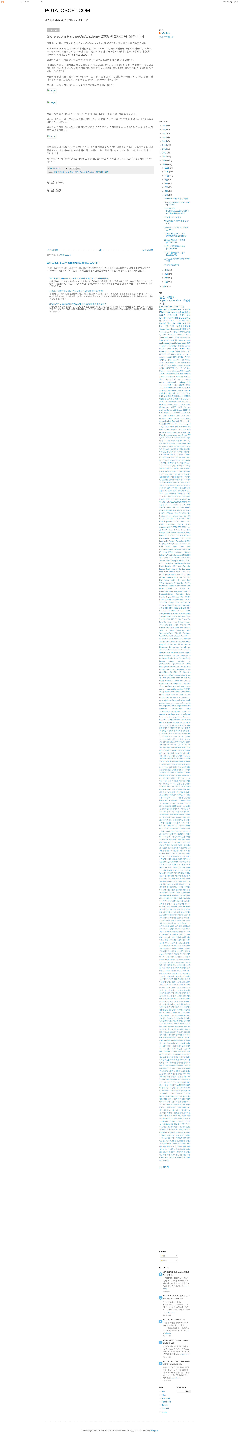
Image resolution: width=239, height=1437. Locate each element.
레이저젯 (183, 812)
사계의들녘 (176, 892)
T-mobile (162, 619)
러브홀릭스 (173, 809)
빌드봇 (185, 890)
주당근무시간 (182, 1049)
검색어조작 (178, 731)
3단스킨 (174, 499)
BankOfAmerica (184, 513)
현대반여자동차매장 (183, 1149)
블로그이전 (167, 884)
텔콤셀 (165, 1110)
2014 (164, 141)
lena (181, 680)
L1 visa (178, 566)
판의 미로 (181, 1118)
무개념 (181, 848)
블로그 (184, 457)
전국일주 (186, 323)
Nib (178, 580)
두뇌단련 (187, 795)
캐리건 (169, 1082)
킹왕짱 (188, 1099)
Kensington (169, 563)
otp (184, 697)
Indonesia (186, 552)
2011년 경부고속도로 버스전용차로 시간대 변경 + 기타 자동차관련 (78, 278)
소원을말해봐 (164, 915)
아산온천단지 (183, 951)
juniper (173, 678)
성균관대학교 (171, 463)
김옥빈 (172, 761)
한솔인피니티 (167, 1143)
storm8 (180, 435)
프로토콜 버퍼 (183, 1130)
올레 (181, 990)
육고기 (176, 1007)
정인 (177, 1043)
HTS (188, 413)
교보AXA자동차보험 (177, 742)
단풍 (182, 784)
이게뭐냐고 (179, 1010)
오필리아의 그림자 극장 (170, 987)
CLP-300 (180, 519)
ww (168, 722)
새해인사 (162, 904)
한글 (178, 1141)
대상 (169, 786)
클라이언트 (186, 1096)
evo (178, 655)
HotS (188, 547)
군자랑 (179, 750)
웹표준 (177, 477)
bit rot (180, 644)
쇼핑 (163, 920)
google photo (168, 666)
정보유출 (166, 1043)
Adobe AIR (171, 508)
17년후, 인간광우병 (172, 217)
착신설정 (176, 1065)
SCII (161, 602)
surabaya (171, 714)
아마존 (174, 948)
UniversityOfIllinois (176, 427)
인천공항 (168, 480)
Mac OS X (181, 575)
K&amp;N (174, 561)
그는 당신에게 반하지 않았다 (174, 753)
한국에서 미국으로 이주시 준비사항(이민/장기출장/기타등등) (76, 291)
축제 (168, 1077)
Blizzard (162, 351)
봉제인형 (170, 876)
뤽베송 (184, 817)
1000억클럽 (163, 494)
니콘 (161, 781)
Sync (188, 616)
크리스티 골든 (185, 1093)
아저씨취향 (174, 959)
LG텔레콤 (171, 415)
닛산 (169, 781)
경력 (179, 734)
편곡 (173, 1121)
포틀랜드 (181, 402)
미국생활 (186, 309)
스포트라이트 (166, 934)
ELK (170, 535)
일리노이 (170, 1024)
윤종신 (165, 1010)
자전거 (165, 1035)
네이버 (176, 337)
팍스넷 (165, 1118)
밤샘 (169, 865)
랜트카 (164, 809)
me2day (174, 689)
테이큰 (184, 1107)
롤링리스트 (169, 814)
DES (179, 527)
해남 (161, 1146)
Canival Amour (180, 521)
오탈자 (188, 982)
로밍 (163, 814)
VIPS (177, 627)
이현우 (177, 1015)
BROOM (162, 513)
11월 (167, 172)
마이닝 (174, 826)
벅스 (170, 867)
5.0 (162, 502)
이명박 (167, 1012)
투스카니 (180, 485)
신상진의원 (181, 940)
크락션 (177, 1093)
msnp (168, 694)
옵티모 (164, 993)
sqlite (188, 708)
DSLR (171, 530)
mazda (161, 689)
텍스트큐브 (171, 321)
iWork (184, 672)
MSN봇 (168, 575)
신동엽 (165, 940)
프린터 (169, 488)
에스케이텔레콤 (170, 971)
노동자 (184, 775)
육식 (181, 1007)
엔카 (179, 973)
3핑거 (180, 499)
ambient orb (180, 641)
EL (166, 535)
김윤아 (164, 346)
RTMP (161, 600)
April (174, 510)
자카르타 (181, 321)
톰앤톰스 (185, 1110)
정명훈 (182, 1040)
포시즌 (178, 1121)
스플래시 (182, 934)
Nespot (166, 580)
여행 (176, 318)
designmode (175, 650)
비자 (170, 460)
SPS (184, 608)
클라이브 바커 (176, 1096)
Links (164, 1412)
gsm (161, 357)
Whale (172, 376)
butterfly (184, 647)
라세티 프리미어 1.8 (183, 803)
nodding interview (165, 697)
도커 (184, 789)
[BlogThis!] (73, 168)
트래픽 (185, 485)
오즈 (183, 982)
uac (189, 717)
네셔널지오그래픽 (167, 773)
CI (175, 519)
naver (175, 435)
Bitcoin (168, 516)
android (173, 379)
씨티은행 (168, 471)
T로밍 (161, 427)
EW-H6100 (179, 535)
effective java (164, 653)
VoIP (171, 332)
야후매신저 (181, 965)
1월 (166, 282)
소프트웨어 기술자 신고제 (179, 915)
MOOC (161, 575)
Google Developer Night (181, 544)
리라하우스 (179, 820)
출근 (179, 1077)
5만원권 (182, 502)
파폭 (161, 1118)
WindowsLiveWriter (166, 633)
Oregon (162, 421)
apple (161, 343)
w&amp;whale (184, 382)
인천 (163, 480)
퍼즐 (163, 1121)
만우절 (165, 452)
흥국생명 (162, 1160)
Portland (168, 421)
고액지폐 (187, 736)
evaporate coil (169, 655)
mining (173, 692)
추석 (184, 1074)
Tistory (169, 622)
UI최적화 (182, 625)
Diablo (168, 533)
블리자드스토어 (184, 884)
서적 (163, 909)
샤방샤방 (181, 904)
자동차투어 (184, 1029)
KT (189, 351)
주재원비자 (182, 1051)
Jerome (162, 561)
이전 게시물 (148, 250)
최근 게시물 (52, 250)
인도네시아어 (178, 1018)
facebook (162, 432)
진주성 (185, 1060)
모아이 (170, 848)
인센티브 (187, 1018)
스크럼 (172, 926)
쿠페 (186, 482)
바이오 (169, 859)
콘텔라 (177, 1091)
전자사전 (169, 1040)
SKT (106, 172)
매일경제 (168, 837)
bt (170, 647)
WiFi (188, 630)
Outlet (161, 589)
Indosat (184, 351)
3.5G (175, 404)
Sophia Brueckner (173, 614)
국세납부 (177, 747)
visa (184, 438)
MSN (182, 371)
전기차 (164, 482)
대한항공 (165, 446)
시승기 (178, 937)
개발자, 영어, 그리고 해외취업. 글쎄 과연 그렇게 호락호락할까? (77, 304)
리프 (174, 823)
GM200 (187, 541)
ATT (164, 335)
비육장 (180, 887)
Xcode (187, 340)
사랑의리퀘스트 (177, 460)
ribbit (169, 357)
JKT (160, 558)
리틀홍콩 (168, 823)
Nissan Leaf (185, 580)
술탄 (175, 923)
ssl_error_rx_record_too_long (169, 711)
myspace (169, 435)
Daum (161, 371)
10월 (167, 176)
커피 (170, 1085)
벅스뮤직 (166, 457)
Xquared (165, 639)
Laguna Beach (164, 569)
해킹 (165, 404)
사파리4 (164, 901)
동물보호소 (176, 792)
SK (189, 602)
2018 (164, 129)
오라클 (169, 399)
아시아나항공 (168, 954)
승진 (173, 937)
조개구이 (173, 1049)
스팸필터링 (179, 932)
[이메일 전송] (66, 168)
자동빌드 (171, 1026)
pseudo (176, 703)
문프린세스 (181, 851)
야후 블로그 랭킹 (169, 965)
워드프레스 (166, 996)
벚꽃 (164, 870)
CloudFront (171, 524)
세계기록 (166, 912)
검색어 (170, 731)
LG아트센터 (186, 566)
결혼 (170, 734)
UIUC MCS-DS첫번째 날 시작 (174, 1319)
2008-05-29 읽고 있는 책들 (176, 198)
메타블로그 (178, 842)
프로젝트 (174, 1130)
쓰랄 (185, 946)
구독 (185, 745)
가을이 (174, 357)
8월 (166, 183)
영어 (166, 474)
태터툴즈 (176, 1104)
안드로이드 (172, 365)
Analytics (162, 410)
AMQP (173, 407)
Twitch (165, 1405)
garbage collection (177, 661)
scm (160, 706)
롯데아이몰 (186, 814)
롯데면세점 (178, 814)
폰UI (183, 1124)
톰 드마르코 (177, 1110)
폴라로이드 (166, 1127)
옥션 (180, 399)
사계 (170, 892)
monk (178, 692)
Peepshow (178, 591)
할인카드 (183, 1143)
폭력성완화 (169, 1124)
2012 (164, 149)
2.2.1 (161, 496)
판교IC (170, 1118)
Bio (163, 1392)
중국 (188, 1054)
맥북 (179, 323)
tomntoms (179, 438)
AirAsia (187, 508)
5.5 (165, 502)
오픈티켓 (182, 985)
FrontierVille (163, 541)
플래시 (164, 1135)
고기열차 (174, 736)
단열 (178, 784)
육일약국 (187, 1007)
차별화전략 (169, 1065)
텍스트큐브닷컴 (170, 485)
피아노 (182, 1135)
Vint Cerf (187, 627)
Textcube (171, 323)
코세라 (162, 368)
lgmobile (187, 680)
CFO (171, 519)
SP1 (180, 608)
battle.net (174, 429)
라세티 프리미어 (173, 360)
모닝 (184, 842)
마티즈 (175, 449)
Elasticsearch (164, 538)
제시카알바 (181, 1046)
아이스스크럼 (164, 957)
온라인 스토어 (174, 990)
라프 (182, 446)
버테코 (187, 337)
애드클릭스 (186, 396)
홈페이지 (180, 1152)
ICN (185, 549)
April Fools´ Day (183, 368)
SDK (165, 602)
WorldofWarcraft (174, 636)
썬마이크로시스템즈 (175, 946)
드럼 (161, 798)
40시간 (184, 499)
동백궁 (182, 792)
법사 (161, 870)
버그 (161, 457)
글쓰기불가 (180, 756)
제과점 (182, 1043)
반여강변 (166, 862)
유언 (175, 1004)
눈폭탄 (178, 778)
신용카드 (187, 469)
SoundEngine (185, 614)
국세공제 (170, 747)
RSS (181, 374)
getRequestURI (164, 664)
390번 (168, 499)
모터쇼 (175, 848)
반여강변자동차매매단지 (179, 862)
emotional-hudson (177, 653)
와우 (168, 312)
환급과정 (179, 1155)
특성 (168, 1116)
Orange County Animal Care (179, 586)
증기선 (188, 1057)
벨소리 (177, 870)
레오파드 (172, 812)
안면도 (172, 962)
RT (189, 597)
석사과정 (162, 463)
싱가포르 (162, 946)
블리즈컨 (162, 887)
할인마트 (176, 1143)
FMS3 (188, 538)
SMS (169, 424)
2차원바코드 (185, 496)
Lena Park (163, 572)
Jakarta (177, 558)
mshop (188, 692)
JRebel (165, 558)
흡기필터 (187, 1157)
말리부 (182, 834)
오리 (179, 982)
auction (166, 429)
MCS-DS (162, 354)
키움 (170, 1099)
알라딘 (178, 962)
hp (167, 669)
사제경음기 (186, 895)
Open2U (180, 583)
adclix (185, 427)
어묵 (163, 968)
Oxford (169, 589)
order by (180, 697)
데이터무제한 (185, 786)
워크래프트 (179, 474)
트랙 (181, 1113)
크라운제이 (163, 1093)
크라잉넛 (171, 1093)
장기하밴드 (180, 1035)
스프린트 (175, 934)
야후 (161, 340)
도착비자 (179, 789)
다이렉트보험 (164, 784)
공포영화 (185, 739)
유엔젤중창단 (182, 1004)
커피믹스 (175, 1085)
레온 (177, 812)
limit (170, 683)
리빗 (182, 360)
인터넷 (181, 1021)
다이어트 (173, 784)
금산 (186, 756)
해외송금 (166, 1146)
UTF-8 (166, 427)
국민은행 (172, 443)
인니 (164, 1018)
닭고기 (164, 786)
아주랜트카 (183, 959)
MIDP (178, 572)
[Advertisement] (174, 79)
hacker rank (178, 666)
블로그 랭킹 (178, 881)
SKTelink (162, 605)
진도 (177, 1060)
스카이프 (181, 346)
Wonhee (166, 33)
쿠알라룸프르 (185, 1091)
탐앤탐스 (185, 1102)
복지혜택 (177, 873)
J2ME (183, 555)
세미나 (173, 912)
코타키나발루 (170, 1091)
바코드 (174, 859)
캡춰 (166, 1085)
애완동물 (162, 399)
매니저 (161, 837)
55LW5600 (175, 502)
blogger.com (163, 647)
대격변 (187, 357)
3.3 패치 (162, 499)
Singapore (163, 614)
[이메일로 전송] (70, 168)
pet (164, 357)
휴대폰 (171, 1157)
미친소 (165, 856)
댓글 (164, 1260)
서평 (167, 909)
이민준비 (181, 1012)
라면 (166, 803)
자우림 (175, 349)
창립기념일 (184, 1065)
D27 (170, 527)
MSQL (173, 575)
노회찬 (167, 778)
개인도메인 (163, 728)
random (182, 703)
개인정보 (179, 441)
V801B (171, 627)
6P (186, 502)
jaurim (164, 678)
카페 (165, 1082)
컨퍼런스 (176, 482)
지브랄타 (168, 1060)
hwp (173, 669)
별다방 (178, 457)
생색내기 (170, 904)
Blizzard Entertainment (170, 309)
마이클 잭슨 (163, 828)
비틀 (168, 890)
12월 (167, 168)
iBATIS (178, 669)
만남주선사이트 (174, 834)
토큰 (170, 1110)
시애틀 (184, 937)
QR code (175, 597)
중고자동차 (177, 1054)
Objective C (170, 583)
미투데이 (176, 856)
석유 (171, 909)
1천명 (188, 494)
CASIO (161, 519)
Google (162, 329)
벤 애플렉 (170, 870)
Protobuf (162, 597)
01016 (170, 491)
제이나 (161, 1049)
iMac (183, 669)
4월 (166, 270)
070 (179, 491)
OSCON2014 (185, 418)
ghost (188, 664)
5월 (166, 195)
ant (179, 379)
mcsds (167, 689)
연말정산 (177, 976)
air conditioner (185, 639)
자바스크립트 (168, 1032)
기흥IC (188, 759)
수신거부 (166, 923)
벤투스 (173, 457)
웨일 (172, 998)
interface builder (179, 675)
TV (176, 619)
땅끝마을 (187, 798)
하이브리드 (166, 1138)
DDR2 (175, 527)
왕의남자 (177, 993)
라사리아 (172, 803)
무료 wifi (187, 848)
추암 (188, 1074)
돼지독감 (180, 795)
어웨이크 (169, 968)
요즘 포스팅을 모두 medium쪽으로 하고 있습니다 (73, 262)
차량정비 (176, 1063)
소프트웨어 (167, 466)
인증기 (165, 1021)
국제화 (174, 750)
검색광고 (164, 731)
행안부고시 (163, 1149)
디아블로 (166, 798)
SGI (177, 602)
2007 (164, 286)
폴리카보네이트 (176, 1127)
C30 (189, 516)
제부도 (169, 482)
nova (174, 697)
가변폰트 (176, 722)
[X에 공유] (75, 168)
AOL (184, 505)
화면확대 (162, 1155)
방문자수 (182, 455)
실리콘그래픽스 (165, 943)
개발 (188, 725)
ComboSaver (164, 527)
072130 (183, 491)
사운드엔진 (167, 895)
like (166, 683)
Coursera (170, 351)
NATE (170, 418)
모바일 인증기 (164, 845)
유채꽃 (167, 1007)
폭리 (175, 1124)
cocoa (166, 343)
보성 (181, 870)
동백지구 (162, 360)
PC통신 (182, 589)
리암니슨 (187, 820)
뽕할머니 (164, 892)
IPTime (170, 552)
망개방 (188, 834)
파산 (188, 1116)
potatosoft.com (164, 703)
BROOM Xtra (172, 513)
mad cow (180, 686)
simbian (173, 706)
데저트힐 (162, 789)
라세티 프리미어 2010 (167, 806)
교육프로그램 (59, 172)
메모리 (188, 840)
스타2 (185, 926)
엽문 (183, 976)
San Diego (175, 424)
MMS (188, 415)
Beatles (162, 516)
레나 (186, 446)
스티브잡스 (167, 932)
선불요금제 (170, 363)
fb (189, 655)
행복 (188, 1146)
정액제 (173, 1043)
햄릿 (184, 1146)
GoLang (170, 544)
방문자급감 (174, 455)
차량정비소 (184, 1063)
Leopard (172, 572)
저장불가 (166, 1037)
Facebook (166, 1402)
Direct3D (181, 533)
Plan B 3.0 (186, 591)
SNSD (176, 608)
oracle (161, 382)
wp (166, 722)
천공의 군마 (176, 1068)
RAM (185, 597)
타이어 (167, 1102)
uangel (178, 329)
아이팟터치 (179, 957)
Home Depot (178, 547)
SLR (166, 608)
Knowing (168, 566)
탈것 (179, 1102)
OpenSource (163, 586)
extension (184, 655)
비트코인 (162, 890)
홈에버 (173, 1152)
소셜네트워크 (185, 912)
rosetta (187, 703)
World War (164, 379)
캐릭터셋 (176, 1082)
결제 (166, 734)
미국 (163, 853)
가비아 (182, 722)
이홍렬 (182, 1015)
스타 (180, 926)
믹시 (163, 363)
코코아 (182, 349)
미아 (161, 856)
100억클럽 (181, 494)
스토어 (161, 469)
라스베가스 (181, 806)
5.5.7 (169, 502)
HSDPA (183, 413)
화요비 (170, 404)
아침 (188, 959)
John (168, 561)
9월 (166, 180)
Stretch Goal (176, 616)
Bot (181, 516)
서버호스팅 (166, 906)
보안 (172, 873)
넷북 (161, 775)
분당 (173, 879)
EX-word (187, 535)
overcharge (172, 700)
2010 (164, 157)
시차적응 (175, 469)
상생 (67, 172)
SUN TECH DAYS (183, 611)
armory (187, 641)
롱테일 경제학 (170, 817)
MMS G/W (186, 572)
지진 (173, 1060)
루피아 (178, 817)
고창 (179, 739)
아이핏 (167, 959)
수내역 (174, 466)
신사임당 (172, 940)
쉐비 (179, 923)
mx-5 (173, 694)
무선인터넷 (172, 346)
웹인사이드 (170, 477)
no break (180, 694)
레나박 (180, 809)
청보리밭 (164, 1071)
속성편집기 (177, 918)
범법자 (182, 867)
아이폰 (178, 312)
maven (188, 686)
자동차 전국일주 (184, 365)
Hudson (177, 549)
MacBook (171, 335)
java (161, 326)
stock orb (186, 711)
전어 (188, 1037)
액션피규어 (183, 471)
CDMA (185, 410)
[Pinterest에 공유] (80, 168)
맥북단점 (181, 837)
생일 (175, 904)
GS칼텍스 (163, 544)
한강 (184, 1138)
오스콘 (175, 399)
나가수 (164, 764)
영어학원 (165, 979)
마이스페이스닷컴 (184, 826)
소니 (178, 912)
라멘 (163, 803)
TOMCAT (180, 335)
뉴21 (183, 778)
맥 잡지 (175, 837)
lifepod (161, 683)
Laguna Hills (176, 569)
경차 (184, 441)
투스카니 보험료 (173, 1113)
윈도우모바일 (171, 1001)
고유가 (167, 739)
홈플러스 (187, 1152)
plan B (188, 700)
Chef (188, 521)
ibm (189, 672)
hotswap (162, 669)
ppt (172, 703)
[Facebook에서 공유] (77, 168)
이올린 (161, 1015)
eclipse (172, 329)
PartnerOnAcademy (87, 172)
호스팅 (165, 1152)
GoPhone (176, 413)
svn (177, 714)
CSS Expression (165, 521)
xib (171, 722)
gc (189, 661)
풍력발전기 (166, 1130)
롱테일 (161, 817)
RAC (181, 597)
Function (172, 541)
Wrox (182, 636)
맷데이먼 (165, 840)
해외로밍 (185, 488)
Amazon (162, 510)
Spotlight (162, 616)
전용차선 (162, 1040)
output (165, 700)
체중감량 (177, 1071)
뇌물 (172, 778)
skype (178, 343)
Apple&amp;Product (170, 300)
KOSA (188, 561)
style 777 (187, 435)
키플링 (182, 1099)
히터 (168, 1160)
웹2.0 (176, 998)
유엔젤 (185, 312)
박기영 (180, 859)
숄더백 (168, 920)
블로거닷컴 (172, 390)
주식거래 (166, 1051)
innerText (170, 675)
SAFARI (187, 600)
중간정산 (168, 1054)
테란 (179, 1107)
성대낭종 (180, 909)
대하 (172, 786)
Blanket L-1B (171, 410)
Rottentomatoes (177, 600)
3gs (182, 404)
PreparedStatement (166, 594)
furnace (162, 661)
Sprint (168, 616)
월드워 (167, 998)
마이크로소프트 (177, 388)
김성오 (167, 761)
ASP (188, 505)
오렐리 (174, 982)
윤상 (161, 1010)
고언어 (161, 739)
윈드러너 (180, 1001)
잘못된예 (172, 1035)
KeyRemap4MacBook (182, 563)
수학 (172, 923)
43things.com (164, 407)
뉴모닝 (188, 778)
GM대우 (166, 413)
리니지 (171, 820)
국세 (165, 747)
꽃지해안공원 (180, 761)
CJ (189, 410)
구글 (169, 318)
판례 (175, 1118)
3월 (166, 274)
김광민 (161, 761)
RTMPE (168, 600)
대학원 (177, 786)
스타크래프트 (176, 393)
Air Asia (180, 508)
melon (167, 692)
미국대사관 (170, 853)
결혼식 (175, 734)
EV (173, 535)
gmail (161, 666)
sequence (166, 706)
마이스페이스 (168, 449)
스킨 (176, 926)
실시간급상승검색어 (183, 943)
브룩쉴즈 (162, 881)
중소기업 (169, 1057)
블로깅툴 (175, 884)
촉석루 (173, 1074)
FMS (182, 538)
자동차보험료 (166, 1029)
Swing (184, 616)
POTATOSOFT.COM (67, 10)
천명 (183, 1068)
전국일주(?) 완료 (171, 265)
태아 (163, 1104)
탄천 (165, 402)
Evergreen (175, 538)
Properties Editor (183, 594)
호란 (161, 1152)
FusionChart (180, 541)
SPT (188, 608)
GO (171, 413)
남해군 (184, 767)
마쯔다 (182, 828)
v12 (160, 720)
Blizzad (175, 516)
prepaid (173, 343)
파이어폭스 (172, 402)
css (183, 379)
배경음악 (175, 865)
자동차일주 (176, 1029)
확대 (168, 1155)
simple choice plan (183, 706)
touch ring (170, 717)
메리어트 (181, 840)
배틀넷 (188, 455)
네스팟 (184, 443)
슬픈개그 (168, 937)
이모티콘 (174, 1012)
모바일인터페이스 (184, 845)
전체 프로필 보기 (166, 37)
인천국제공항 (173, 1021)
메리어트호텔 (182, 452)
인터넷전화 (176, 480)
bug (173, 647)
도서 (173, 789)
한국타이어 (177, 488)
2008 (164, 164)
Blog (164, 1395)
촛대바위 (179, 1074)
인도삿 (185, 399)
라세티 (168, 388)
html (169, 669)
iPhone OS (168, 672)
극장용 (165, 756)
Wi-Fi (188, 335)
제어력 (188, 1046)
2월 (166, 278)
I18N (182, 549)
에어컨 (169, 973)
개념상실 (177, 725)
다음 (163, 388)
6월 (166, 191)
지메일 (161, 1060)
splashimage (176, 708)
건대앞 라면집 (183, 728)
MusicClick (178, 577)
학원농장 (179, 1138)
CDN (167, 519)
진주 (181, 1060)
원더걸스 (187, 474)
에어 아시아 (181, 971)
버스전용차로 (183, 865)
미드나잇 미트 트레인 (182, 853)
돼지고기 (173, 795)
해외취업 (174, 1146)
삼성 (169, 901)
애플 (169, 349)
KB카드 (182, 561)
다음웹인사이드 (184, 781)
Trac (161, 625)
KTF (160, 563)
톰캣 (188, 349)
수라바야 (180, 466)
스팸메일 (168, 469)
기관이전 (169, 759)
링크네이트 (181, 823)
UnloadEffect (164, 627)
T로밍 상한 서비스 (171, 625)
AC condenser (175, 505)
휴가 (166, 1157)
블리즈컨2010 (172, 887)
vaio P (165, 720)
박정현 (182, 337)
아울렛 (176, 954)
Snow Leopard (185, 424)
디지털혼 (180, 798)
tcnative (162, 717)
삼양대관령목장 (177, 901)
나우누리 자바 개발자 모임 (171, 767)
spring (183, 343)
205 (172, 496)
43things (187, 404)
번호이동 (176, 867)
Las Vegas (186, 569)
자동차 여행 (179, 1026)
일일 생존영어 (179, 332)
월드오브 (162, 477)
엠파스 (164, 976)
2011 (164, 153)
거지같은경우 (173, 728)
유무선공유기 (168, 1004)
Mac (167, 329)
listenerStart (177, 683)
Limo (178, 415)
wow (173, 312)
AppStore (165, 332)
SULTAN (167, 611)
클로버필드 (163, 1099)
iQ (180, 672)
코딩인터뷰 (174, 1088)
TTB (172, 619)
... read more (171, 1312)
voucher (177, 720)
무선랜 (161, 851)
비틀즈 (173, 890)
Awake (188, 510)
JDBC (188, 555)
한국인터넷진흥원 (169, 1141)
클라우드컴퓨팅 (165, 1096)
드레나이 (177, 446)
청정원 (170, 1071)
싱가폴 (161, 471)
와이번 (171, 474)
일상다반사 (74, 172)
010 (166, 491)
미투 (170, 856)
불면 (177, 879)
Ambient (169, 510)
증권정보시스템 (179, 1057)
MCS (183, 415)
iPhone (162, 312)
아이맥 (188, 954)
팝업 (186, 1118)
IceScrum (178, 552)
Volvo (161, 630)
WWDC (172, 630)
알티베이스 (176, 396)
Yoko (171, 639)
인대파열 (170, 1018)
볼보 (182, 873)
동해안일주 (165, 795)
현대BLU (172, 1149)
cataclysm (186, 354)
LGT (165, 415)
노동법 (178, 775)
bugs (177, 647)
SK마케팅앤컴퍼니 (174, 605)
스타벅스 (184, 363)
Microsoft (162, 418)
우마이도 (185, 993)
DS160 (164, 530)
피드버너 (176, 1135)
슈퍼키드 (185, 923)
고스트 (180, 736)
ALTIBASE (170, 368)
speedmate (163, 708)
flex (180, 658)
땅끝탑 (161, 800)
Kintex (161, 566)
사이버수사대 (177, 895)
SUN (173, 611)
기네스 (175, 759)
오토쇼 (161, 985)
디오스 (173, 798)
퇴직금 (164, 1113)
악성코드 (162, 962)
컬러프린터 (165, 1088)
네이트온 (181, 357)
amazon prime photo (167, 641)
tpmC (177, 717)
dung (188, 650)
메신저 (170, 842)
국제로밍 (185, 747)
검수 (163, 734)
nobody (187, 694)
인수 (161, 1021)
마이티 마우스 (174, 828)
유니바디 (183, 477)
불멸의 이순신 (185, 879)
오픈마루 (168, 985)
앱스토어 (170, 326)
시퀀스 (181, 469)
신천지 (188, 940)
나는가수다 (171, 764)
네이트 (188, 773)
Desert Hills (185, 530)
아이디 (182, 954)
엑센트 (174, 973)
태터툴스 (169, 1104)
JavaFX (183, 558)
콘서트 (181, 482)
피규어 (169, 1135)
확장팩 (173, 1155)
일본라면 (181, 1024)
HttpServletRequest (166, 549)
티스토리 (174, 1116)
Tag (180, 619)
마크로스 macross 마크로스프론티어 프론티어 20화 (174, 831)
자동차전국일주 (183, 326)
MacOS (162, 323)
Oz (176, 589)
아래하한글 (167, 948)
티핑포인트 (182, 1116)
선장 (174, 909)
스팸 (173, 932)
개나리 (173, 441)
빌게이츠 (179, 890)
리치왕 (161, 823)
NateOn (169, 374)
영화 (175, 979)
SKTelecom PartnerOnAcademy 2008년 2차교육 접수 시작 (176, 211)
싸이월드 (167, 396)
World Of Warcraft (183, 376)
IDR (189, 549)
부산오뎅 (185, 876)
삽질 (185, 901)
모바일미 (173, 845)
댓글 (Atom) (65, 255)
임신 (186, 1024)
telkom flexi (170, 438)
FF (166, 371)
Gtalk (161, 547)
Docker (161, 535)
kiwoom (168, 680)
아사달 (172, 951)
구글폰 (165, 443)
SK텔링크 (162, 424)
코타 (163, 1091)
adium (176, 639)
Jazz (188, 558)
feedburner (163, 658)
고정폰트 (174, 739)
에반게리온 (184, 968)
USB (188, 625)
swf (181, 714)
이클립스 (184, 329)
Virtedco (181, 340)
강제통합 (168, 725)
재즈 (186, 1035)
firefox (169, 432)
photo (183, 700)
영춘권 (171, 979)
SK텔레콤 (100, 172)
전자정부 (176, 1040)
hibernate (187, 666)
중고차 (183, 1054)
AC (167, 505)
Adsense (187, 407)
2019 (164, 126)
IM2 (160, 415)
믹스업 (182, 856)
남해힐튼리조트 (177, 770)
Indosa (161, 555)
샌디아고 (187, 460)
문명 (175, 851)
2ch (179, 496)
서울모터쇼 (174, 906)
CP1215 (187, 519)
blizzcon (187, 644)
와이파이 (170, 993)
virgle (171, 720)
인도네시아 (173, 315)
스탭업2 (171, 929)
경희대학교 (166, 736)
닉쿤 (165, 781)
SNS (171, 608)
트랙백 (185, 1113)
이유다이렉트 (169, 1015)
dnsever (183, 650)
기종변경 (182, 759)
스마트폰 (187, 466)
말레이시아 (172, 452)
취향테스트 (173, 1079)
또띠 (166, 800)
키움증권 (176, 1099)
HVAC (168, 547)
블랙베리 (170, 881)
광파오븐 (166, 742)
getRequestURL (178, 664)
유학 (172, 1007)
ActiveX (162, 508)
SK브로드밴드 (185, 421)
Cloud (161, 524)
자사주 (175, 1032)
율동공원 (171, 1010)
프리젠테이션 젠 (174, 1132)
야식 (186, 962)
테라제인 (174, 1107)
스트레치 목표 (180, 929)
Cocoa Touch (184, 524)
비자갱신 (187, 887)
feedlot (170, 658)
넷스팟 (165, 775)
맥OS (186, 388)
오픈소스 (175, 985)
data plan (182, 429)
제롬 (174, 1046)
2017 (164, 133)
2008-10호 (167, 496)
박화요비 (166, 455)
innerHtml (162, 675)
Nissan (176, 418)
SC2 (188, 321)
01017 (175, 491)
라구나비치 (175, 800)
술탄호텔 (167, 393)
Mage (188, 575)
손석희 (184, 918)
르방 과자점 (163, 820)
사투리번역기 (182, 898)
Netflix (173, 580)
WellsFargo (181, 630)
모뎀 (188, 842)
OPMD (161, 583)
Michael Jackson (166, 577)
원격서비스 (175, 996)
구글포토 (180, 745)
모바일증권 (163, 848)
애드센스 (175, 471)
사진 (161, 898)
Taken (184, 619)
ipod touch (169, 337)
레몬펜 (185, 809)
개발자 (170, 385)
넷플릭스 (172, 775)
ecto (188, 429)
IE (160, 552)
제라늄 (169, 1046)
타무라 (161, 1102)
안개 (168, 962)
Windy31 (178, 633)
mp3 (183, 692)
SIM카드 (183, 602)
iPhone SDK (186, 432)
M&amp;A (175, 371)
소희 (171, 918)
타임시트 (174, 1102)
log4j (184, 683)
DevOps (162, 533)
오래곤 (169, 982)
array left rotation (166, 644)
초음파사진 (166, 1074)
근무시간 (172, 756)
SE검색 (172, 602)
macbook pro (170, 686)
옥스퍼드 (165, 990)
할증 (188, 1143)
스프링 (185, 393)
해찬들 (180, 1146)
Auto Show (181, 510)
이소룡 (188, 1012)
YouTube (166, 1398)
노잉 (163, 778)
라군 (181, 800)
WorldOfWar (163, 636)
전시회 (184, 1037)
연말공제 (170, 976)
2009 (164, 161)
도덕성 (169, 789)
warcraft (183, 720)
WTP (168, 376)
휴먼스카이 (179, 1157)
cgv (189, 647)
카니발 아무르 (183, 1079)
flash (176, 658)
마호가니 (164, 834)
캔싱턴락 (183, 1082)
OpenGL (187, 583)
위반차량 (182, 998)
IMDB (165, 552)
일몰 (175, 1024)
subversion (163, 714)
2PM (176, 496)
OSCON (175, 374)
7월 (166, 187)
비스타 (180, 390)
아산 (176, 951)
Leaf (169, 371)
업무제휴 (176, 968)
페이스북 (168, 1121)
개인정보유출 (179, 385)
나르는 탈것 (180, 764)
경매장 (184, 734)
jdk (168, 678)
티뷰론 (164, 488)
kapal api (179, 678)
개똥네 (184, 725)
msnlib (161, 694)
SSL (160, 611)
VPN (181, 627)
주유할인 (174, 1051)
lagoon (177, 680)
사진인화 (173, 898)
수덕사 (173, 920)
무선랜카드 (169, 851)
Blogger (179, 410)
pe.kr (179, 700)
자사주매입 (183, 1032)
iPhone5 (162, 435)
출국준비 (174, 1077)
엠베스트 (185, 973)
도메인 (171, 446)
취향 (167, 1079)
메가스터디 (173, 840)
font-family (186, 658)
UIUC (179, 354)
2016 (164, 137)
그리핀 (178, 443)
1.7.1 (188, 491)
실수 (173, 943)
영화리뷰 (181, 979)
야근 (182, 962)
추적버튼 (162, 1077)
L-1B (173, 566)
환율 (184, 1155)
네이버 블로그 (180, 773)
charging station (165, 650)
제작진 (167, 1049)
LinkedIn (165, 1408)
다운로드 (175, 781)
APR (180, 407)
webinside (163, 385)
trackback (183, 717)
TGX (168, 619)
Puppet (168, 597)
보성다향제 (166, 873)
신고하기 (164, 1167)
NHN (163, 374)
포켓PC (184, 1121)
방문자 (164, 390)
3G (179, 404)
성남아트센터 (182, 463)
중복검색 (162, 1057)
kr (172, 680)
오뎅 (186, 979)
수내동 (177, 363)
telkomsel (172, 382)
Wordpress (186, 633)
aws (175, 644)
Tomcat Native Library (182, 622)
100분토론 (172, 494)
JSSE (171, 558)
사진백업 (166, 898)
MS (168, 354)
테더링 (167, 1107)
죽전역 (161, 1054)
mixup (188, 379)
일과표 (164, 1024)
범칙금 (188, 867)
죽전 (188, 1051)
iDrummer (176, 432)
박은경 (185, 859)
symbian (162, 438)
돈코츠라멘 (167, 792)
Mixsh (173, 354)
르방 (188, 817)
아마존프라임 (182, 948)
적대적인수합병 (175, 1037)
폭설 (179, 1124)
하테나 (173, 1138)
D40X (178, 351)
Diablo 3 (174, 533)
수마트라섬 (181, 920)
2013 (164, 145)
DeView (177, 530)
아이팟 (172, 957)
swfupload (186, 714)
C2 (185, 516)
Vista (163, 376)
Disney (187, 533)
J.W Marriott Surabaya (173, 555)
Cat (160, 413)
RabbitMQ (175, 421)
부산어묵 (177, 876)
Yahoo (161, 337)
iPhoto (176, 672)
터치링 (182, 1104)
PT (189, 589)
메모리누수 (163, 842)
